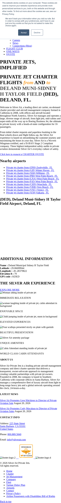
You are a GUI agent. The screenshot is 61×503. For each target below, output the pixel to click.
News (15, 43)
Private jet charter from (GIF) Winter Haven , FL (30, 170)
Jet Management (14, 476)
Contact (10, 490)
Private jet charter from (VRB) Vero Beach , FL (29, 187)
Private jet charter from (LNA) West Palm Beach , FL (32, 178)
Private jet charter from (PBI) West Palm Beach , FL (32, 176)
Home (9, 471)
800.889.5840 (14, 434)
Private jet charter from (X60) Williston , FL (28, 173)
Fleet (8, 482)
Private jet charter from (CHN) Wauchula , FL (29, 184)
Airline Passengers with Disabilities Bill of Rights (30, 496)
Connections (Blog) (22, 45)
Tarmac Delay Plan (15, 485)
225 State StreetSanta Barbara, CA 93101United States (12, 426)
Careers (16, 40)
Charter (10, 474)
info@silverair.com (16, 439)
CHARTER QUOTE (22, 154)
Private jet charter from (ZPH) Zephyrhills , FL (29, 167)
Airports (10, 488)
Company (11, 479)
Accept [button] (24, 32)
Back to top (5, 501)
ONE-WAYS (12, 51)
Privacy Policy (13, 493)
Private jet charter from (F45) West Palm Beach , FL (32, 181)
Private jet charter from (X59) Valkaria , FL (27, 192)
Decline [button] (37, 32)
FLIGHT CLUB (14, 48)
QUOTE (10, 54)
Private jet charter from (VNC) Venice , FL (27, 190)
